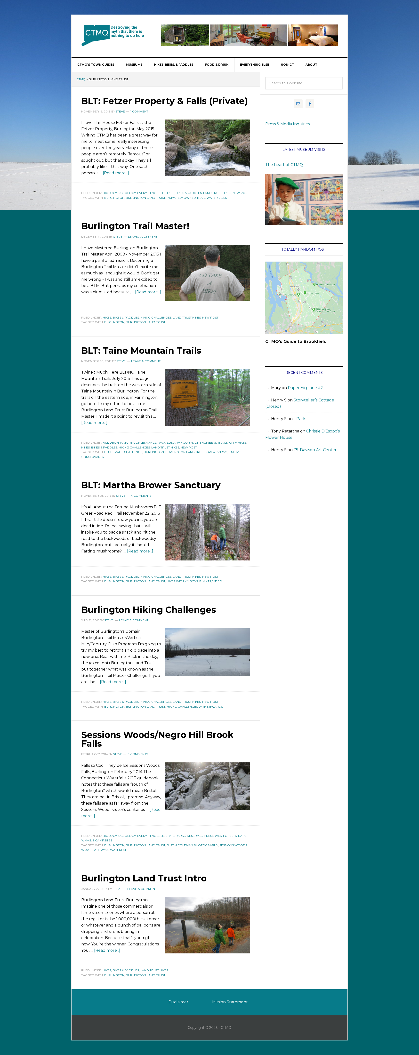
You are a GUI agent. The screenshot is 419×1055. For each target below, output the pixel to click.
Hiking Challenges (155, 317)
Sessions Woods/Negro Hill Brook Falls (157, 739)
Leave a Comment (142, 236)
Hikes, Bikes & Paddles (184, 193)
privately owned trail (186, 198)
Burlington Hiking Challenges (148, 609)
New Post (241, 193)
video (217, 581)
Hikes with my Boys (182, 581)
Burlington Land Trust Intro (144, 878)
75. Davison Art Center (315, 450)
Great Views (216, 452)
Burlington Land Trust (145, 198)
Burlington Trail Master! (135, 226)
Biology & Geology (119, 193)
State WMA (100, 850)
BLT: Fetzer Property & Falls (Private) (164, 101)
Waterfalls (217, 198)
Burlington (114, 198)
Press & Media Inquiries (287, 124)
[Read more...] (116, 173)
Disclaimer (178, 1002)
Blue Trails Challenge (123, 452)
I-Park (300, 418)
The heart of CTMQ (284, 164)
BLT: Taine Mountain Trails (141, 350)
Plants (205, 581)
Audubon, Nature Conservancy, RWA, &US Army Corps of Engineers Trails (165, 442)
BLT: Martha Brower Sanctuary (151, 485)
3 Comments (138, 754)
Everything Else (150, 193)
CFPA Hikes (237, 442)
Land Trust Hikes (217, 193)
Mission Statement (230, 1002)
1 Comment (139, 111)
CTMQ (112, 35)
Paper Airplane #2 (305, 387)
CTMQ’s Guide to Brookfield (296, 341)
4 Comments (141, 495)
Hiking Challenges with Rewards (195, 706)
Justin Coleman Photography (192, 845)
